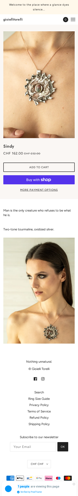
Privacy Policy (39, 405)
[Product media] (39, 291)
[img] (35, 379)
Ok (63, 446)
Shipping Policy (39, 424)
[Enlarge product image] (39, 84)
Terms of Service (39, 411)
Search (39, 392)
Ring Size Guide (39, 399)
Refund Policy (39, 417)
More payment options (39, 189)
